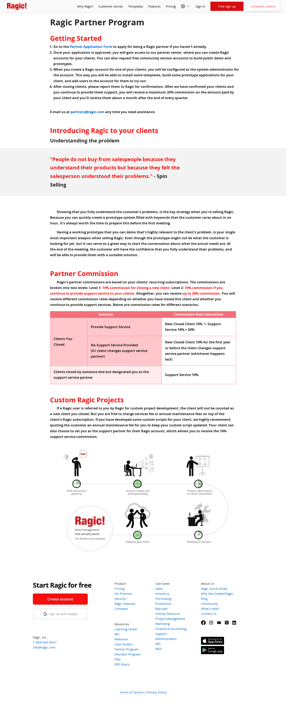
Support (161, 634)
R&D (158, 649)
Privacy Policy (157, 692)
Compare (121, 608)
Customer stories (110, 6)
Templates (135, 6)
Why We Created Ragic (217, 593)
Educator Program (128, 654)
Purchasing (163, 598)
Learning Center (126, 629)
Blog (204, 598)
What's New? (210, 608)
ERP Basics (122, 664)
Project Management (170, 619)
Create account (60, 599)
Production (163, 603)
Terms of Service (131, 692)
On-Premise (123, 593)
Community (209, 603)
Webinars (121, 639)
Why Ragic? (85, 6)
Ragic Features (125, 603)
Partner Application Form (91, 46)
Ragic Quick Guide (214, 588)
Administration (166, 639)
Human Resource (167, 613)
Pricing (171, 6)
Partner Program (127, 649)
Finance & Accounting (170, 629)
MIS (158, 644)
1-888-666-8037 (45, 642)
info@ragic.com (44, 647)
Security (120, 598)
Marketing (162, 624)
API (117, 634)
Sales (159, 588)
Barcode (161, 608)
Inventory (162, 593)
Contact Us (208, 613)
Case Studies (124, 644)
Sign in (200, 6)
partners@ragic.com (87, 112)
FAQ (118, 659)
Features (154, 6)
